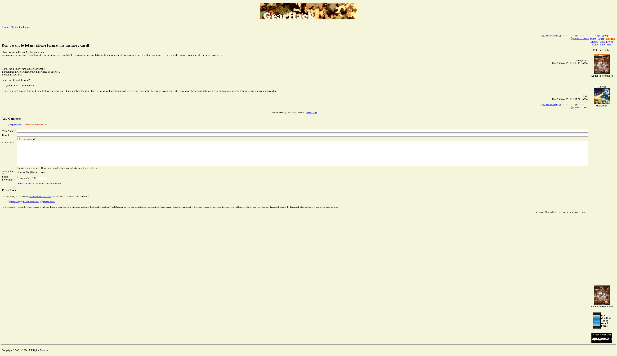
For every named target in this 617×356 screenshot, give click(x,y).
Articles (599, 36)
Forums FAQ (311, 112)
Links (603, 41)
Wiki (606, 36)
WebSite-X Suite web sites (40, 196)
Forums (5, 27)
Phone (26, 27)
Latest (601, 38)
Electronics (16, 27)
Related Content (580, 38)
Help (609, 44)
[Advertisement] (602, 231)
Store (602, 44)
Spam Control (17, 124)
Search (594, 44)
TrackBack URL (31, 201)
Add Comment (550, 36)
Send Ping (15, 201)
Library (594, 41)
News (610, 41)
